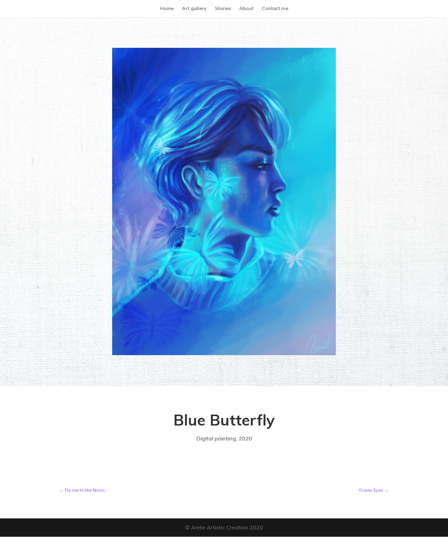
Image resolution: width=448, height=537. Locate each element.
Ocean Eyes (374, 490)
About (246, 8)
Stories (223, 8)
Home (167, 8)
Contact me (275, 8)
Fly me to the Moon (82, 490)
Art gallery (194, 8)
